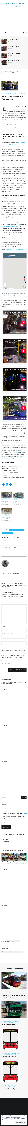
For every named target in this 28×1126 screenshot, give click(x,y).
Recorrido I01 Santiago (8, 1024)
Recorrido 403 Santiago (14, 53)
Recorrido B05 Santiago (8, 1057)
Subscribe (6, 827)
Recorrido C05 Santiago (8, 1089)
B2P (4, 540)
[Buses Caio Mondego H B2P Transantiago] (18, 495)
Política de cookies (9, 1119)
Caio (9, 540)
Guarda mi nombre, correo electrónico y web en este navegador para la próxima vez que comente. (13, 650)
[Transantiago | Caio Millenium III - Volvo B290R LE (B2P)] (6, 495)
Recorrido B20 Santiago (20, 584)
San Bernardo (6, 544)
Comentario (5, 603)
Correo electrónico (7, 633)
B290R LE (18, 537)
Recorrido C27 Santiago (14, 60)
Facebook (4, 804)
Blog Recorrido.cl (6, 841)
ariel (2, 102)
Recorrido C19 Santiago (14, 46)
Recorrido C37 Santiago (14, 39)
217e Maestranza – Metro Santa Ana (14, 249)
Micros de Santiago (20, 93)
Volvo (14, 547)
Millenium (15, 540)
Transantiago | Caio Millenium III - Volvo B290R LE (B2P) (6, 500)
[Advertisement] (14, 19)
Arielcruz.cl (5, 839)
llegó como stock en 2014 (11, 226)
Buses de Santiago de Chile (7, 93)
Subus (21, 544)
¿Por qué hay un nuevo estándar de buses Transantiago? (6, 516)
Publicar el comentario (17, 669)
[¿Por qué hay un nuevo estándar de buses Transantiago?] (6, 511)
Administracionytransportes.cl (14, 3)
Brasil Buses (14, 452)
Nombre (3, 626)
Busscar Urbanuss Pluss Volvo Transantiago (7, 585)
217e (12, 537)
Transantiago (6, 547)
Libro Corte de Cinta (7, 844)
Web (2, 640)
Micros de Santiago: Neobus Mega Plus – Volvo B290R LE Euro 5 (13, 996)
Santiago (15, 544)
